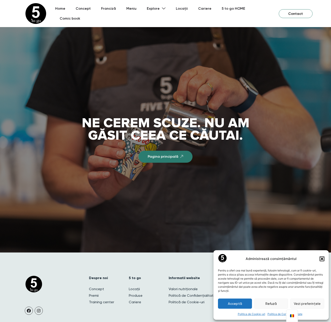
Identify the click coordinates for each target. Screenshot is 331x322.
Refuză (271, 304)
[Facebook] (29, 311)
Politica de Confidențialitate (285, 314)
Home (60, 8)
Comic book (70, 18)
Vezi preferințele (307, 304)
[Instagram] (39, 311)
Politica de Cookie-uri (251, 314)
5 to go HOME (233, 8)
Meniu (131, 8)
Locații (182, 8)
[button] (322, 259)
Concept (83, 8)
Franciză (108, 8)
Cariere (204, 8)
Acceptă (235, 304)
